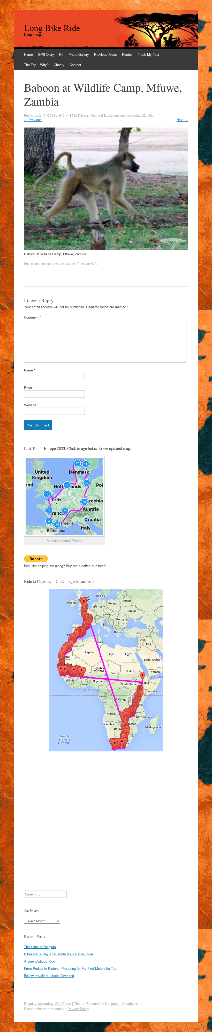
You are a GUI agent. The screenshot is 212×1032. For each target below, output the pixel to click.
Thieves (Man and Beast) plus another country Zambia (116, 115)
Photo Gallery (79, 54)
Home (28, 54)
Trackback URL (88, 263)
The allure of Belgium (40, 946)
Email (29, 387)
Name (29, 370)
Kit (61, 54)
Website (30, 404)
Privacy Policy (78, 1008)
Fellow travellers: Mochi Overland (49, 975)
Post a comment (35, 263)
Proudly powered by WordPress (47, 1003)
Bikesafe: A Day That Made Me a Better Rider (58, 953)
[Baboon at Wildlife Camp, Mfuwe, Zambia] (106, 248)
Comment (32, 317)
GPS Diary (46, 54)
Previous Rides (105, 54)
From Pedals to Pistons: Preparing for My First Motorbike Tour (70, 968)
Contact (75, 64)
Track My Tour (148, 54)
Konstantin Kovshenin (121, 1003)
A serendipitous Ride (39, 961)
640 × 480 (66, 115)
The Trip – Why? (36, 64)
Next (182, 119)
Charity (59, 64)
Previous (33, 119)
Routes (127, 54)
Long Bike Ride (52, 27)
